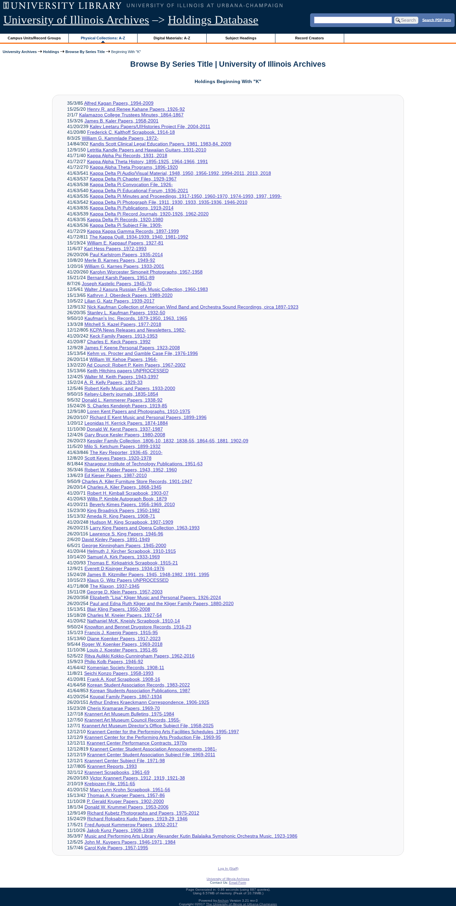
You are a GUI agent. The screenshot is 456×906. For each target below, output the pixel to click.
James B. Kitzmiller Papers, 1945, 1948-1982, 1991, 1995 (148, 574)
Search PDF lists (436, 20)
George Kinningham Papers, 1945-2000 (124, 545)
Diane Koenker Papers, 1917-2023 (124, 638)
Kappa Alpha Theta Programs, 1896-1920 (134, 167)
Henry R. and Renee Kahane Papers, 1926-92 (136, 109)
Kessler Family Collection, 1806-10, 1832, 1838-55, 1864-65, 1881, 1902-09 (167, 440)
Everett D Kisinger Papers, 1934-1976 (124, 568)
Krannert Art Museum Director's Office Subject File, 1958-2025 (148, 725)
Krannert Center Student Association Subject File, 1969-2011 (151, 754)
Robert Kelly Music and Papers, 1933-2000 (129, 388)
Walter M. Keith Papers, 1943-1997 (121, 376)
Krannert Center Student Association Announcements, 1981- (153, 749)
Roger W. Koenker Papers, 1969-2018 (122, 644)
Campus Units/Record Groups (34, 38)
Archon (223, 900)
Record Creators (309, 38)
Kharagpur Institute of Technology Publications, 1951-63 (143, 463)
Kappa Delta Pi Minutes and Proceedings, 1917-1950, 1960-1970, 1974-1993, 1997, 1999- (186, 196)
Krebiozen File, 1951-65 (109, 783)
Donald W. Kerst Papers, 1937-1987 (125, 429)
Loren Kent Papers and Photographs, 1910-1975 (138, 411)
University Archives (20, 52)
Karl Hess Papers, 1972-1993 (115, 248)
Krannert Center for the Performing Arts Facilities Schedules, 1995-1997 (163, 731)
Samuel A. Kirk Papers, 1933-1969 (123, 556)
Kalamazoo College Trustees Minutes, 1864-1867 (131, 114)
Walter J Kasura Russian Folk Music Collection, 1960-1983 (146, 289)
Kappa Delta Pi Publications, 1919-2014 (132, 207)
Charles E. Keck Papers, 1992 (119, 341)
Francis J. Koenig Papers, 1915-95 (121, 632)
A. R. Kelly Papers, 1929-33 (113, 382)
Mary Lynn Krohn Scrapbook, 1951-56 (130, 789)
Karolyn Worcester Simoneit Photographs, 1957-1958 (146, 272)
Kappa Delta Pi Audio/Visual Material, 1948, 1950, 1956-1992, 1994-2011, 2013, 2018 (180, 173)
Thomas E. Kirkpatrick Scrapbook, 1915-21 (132, 562)
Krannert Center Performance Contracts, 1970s (137, 743)
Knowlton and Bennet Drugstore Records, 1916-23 (137, 626)
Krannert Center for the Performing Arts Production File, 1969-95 (152, 737)
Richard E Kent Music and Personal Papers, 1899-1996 (148, 417)
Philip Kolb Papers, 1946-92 (113, 661)
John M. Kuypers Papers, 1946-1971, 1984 (130, 842)
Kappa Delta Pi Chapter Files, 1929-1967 (133, 178)
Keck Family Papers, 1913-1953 (124, 336)
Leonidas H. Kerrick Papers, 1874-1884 (126, 423)
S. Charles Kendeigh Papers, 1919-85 (127, 405)
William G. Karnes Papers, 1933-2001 (124, 266)
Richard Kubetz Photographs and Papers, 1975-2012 (143, 813)
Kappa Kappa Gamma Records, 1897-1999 (133, 231)
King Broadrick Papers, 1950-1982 (123, 510)
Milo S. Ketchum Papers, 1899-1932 (122, 446)
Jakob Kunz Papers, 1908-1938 (120, 830)
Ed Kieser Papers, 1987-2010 (115, 475)
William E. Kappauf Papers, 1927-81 (125, 243)
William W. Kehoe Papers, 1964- (123, 359)
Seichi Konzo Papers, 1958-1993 (119, 673)
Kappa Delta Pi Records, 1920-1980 (125, 219)
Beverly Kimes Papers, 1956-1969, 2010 (132, 504)
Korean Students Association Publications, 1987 (140, 690)
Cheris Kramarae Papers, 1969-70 (123, 708)
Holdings (51, 52)
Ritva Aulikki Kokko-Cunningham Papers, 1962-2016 (139, 655)
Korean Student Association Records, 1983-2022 (138, 685)
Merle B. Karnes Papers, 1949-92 (119, 260)
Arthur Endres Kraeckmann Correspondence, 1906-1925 (149, 702)
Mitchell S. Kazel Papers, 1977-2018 (122, 324)
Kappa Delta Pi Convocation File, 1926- (131, 184)
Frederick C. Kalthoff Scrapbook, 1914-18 (131, 132)
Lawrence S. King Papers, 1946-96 (126, 533)
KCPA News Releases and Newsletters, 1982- (138, 330)
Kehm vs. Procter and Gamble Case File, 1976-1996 (142, 353)
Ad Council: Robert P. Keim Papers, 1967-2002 (136, 365)
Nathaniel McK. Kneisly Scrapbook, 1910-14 (133, 620)
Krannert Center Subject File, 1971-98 (124, 760)
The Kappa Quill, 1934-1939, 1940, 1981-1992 (138, 237)
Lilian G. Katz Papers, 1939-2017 (119, 301)
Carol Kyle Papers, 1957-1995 (116, 847)
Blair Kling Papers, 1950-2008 (118, 609)
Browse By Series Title (85, 52)
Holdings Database (213, 19)
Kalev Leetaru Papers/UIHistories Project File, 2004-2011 (150, 126)
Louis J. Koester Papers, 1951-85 (122, 649)
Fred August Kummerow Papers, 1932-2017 (131, 824)
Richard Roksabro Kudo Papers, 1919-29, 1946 (137, 818)
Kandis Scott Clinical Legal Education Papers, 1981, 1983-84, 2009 (160, 143)
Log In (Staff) (228, 868)
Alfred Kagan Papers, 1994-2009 (119, 103)
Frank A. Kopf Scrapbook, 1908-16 (123, 679)
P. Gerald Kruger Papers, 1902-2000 (125, 801)
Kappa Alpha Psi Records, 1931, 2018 (127, 155)
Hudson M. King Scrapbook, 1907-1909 (131, 522)
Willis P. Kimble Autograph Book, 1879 (127, 498)
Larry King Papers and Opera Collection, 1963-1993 (145, 527)
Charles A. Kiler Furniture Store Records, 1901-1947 (137, 481)
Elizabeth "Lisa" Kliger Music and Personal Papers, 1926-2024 (155, 597)
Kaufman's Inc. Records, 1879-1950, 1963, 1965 (135, 318)
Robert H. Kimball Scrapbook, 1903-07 (128, 493)
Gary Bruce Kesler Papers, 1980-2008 (124, 434)
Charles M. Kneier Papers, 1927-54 (124, 615)
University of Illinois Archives (76, 19)
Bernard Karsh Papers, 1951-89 (121, 277)
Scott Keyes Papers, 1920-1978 (118, 458)
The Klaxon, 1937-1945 (115, 586)
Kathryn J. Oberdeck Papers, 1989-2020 (130, 295)
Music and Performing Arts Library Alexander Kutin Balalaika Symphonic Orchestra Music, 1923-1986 (190, 836)
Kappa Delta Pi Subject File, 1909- (126, 225)
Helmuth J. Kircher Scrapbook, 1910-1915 (131, 551)
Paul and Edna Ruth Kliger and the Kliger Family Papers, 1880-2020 (162, 603)
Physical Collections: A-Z (103, 38)
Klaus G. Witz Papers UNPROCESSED (128, 580)
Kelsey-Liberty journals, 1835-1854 (121, 394)
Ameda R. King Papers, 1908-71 (121, 516)
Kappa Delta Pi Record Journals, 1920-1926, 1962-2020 (149, 213)
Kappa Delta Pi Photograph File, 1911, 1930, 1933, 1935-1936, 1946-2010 (168, 202)
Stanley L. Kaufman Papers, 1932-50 (126, 312)
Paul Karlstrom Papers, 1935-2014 (126, 254)
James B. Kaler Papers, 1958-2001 (121, 120)
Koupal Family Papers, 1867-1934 (126, 696)
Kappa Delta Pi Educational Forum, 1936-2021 (139, 190)
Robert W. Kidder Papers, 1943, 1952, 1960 (130, 469)
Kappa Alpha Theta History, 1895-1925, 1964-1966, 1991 (147, 161)
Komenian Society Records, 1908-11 (125, 667)
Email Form (237, 882)
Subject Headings (240, 38)
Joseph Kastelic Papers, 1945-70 (117, 283)
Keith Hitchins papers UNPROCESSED (128, 370)
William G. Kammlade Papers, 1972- (120, 138)
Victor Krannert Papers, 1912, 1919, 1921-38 (137, 778)
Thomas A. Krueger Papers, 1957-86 (126, 795)
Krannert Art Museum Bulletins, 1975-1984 (129, 714)
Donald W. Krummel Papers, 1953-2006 (126, 807)
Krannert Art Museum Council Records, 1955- (132, 720)
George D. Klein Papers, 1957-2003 (125, 591)
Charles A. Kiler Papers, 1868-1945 (124, 487)
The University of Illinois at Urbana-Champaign (241, 904)
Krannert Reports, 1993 (112, 766)
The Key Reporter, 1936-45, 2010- (126, 452)
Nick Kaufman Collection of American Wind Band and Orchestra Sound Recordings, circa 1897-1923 (192, 307)
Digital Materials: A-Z (172, 38)
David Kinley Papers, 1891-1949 (116, 539)
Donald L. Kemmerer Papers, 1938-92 (122, 400)
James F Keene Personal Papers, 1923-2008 (132, 347)
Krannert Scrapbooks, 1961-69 (117, 772)
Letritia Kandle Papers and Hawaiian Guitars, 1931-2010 (146, 149)
